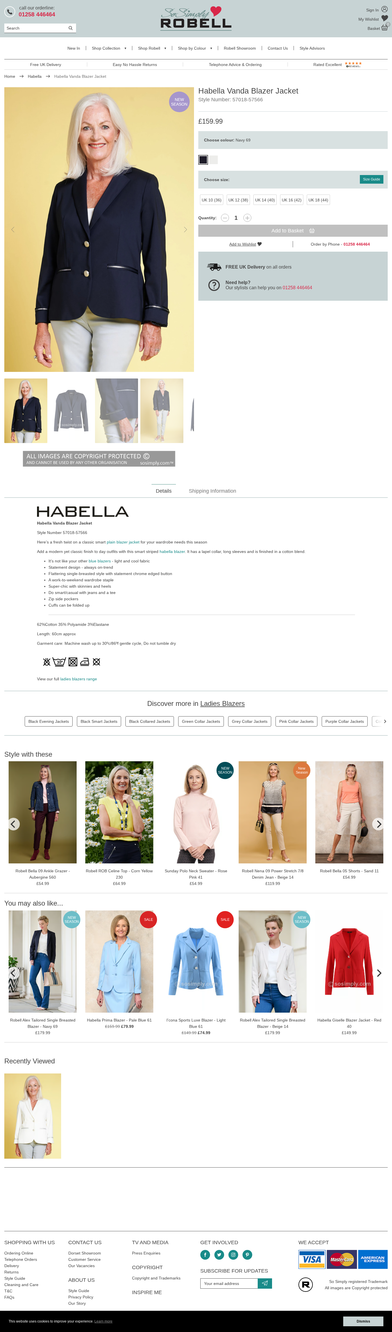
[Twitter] (219, 1255)
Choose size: (217, 179)
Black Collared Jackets (149, 721)
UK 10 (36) (212, 200)
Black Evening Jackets (48, 721)
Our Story (77, 1303)
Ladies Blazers (222, 703)
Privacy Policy (80, 1297)
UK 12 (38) (238, 200)
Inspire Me (147, 1292)
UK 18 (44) (318, 200)
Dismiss (363, 1321)
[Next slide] (185, 230)
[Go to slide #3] (116, 410)
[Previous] (13, 824)
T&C (8, 1291)
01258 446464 (297, 287)
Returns (11, 1272)
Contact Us (278, 48)
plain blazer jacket (123, 542)
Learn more (103, 1321)
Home (9, 76)
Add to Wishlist (242, 244)
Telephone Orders (20, 1259)
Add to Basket (288, 231)
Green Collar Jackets (201, 721)
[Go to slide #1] (25, 410)
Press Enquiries (146, 1253)
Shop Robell (149, 48)
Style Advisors (312, 48)
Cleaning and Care (21, 1284)
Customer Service (84, 1259)
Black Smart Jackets (99, 721)
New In (73, 48)
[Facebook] (205, 1255)
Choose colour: (227, 140)
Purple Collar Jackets (344, 721)
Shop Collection (106, 48)
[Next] (385, 721)
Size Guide (371, 179)
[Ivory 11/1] (213, 160)
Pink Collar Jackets (296, 721)
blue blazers (100, 561)
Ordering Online (18, 1253)
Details (164, 491)
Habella (35, 76)
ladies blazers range (78, 679)
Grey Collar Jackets (249, 721)
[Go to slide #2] (71, 410)
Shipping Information (212, 491)
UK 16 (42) (292, 200)
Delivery (11, 1265)
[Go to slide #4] (161, 410)
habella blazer (172, 551)
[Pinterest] (247, 1255)
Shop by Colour (192, 48)
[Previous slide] (13, 230)
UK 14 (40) (265, 200)
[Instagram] (233, 1255)
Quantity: (207, 217)
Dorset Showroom (84, 1253)
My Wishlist (369, 19)
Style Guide (14, 1278)
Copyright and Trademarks (156, 1278)
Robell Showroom (240, 48)
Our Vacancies (81, 1265)
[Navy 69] (203, 160)
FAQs (9, 1297)
